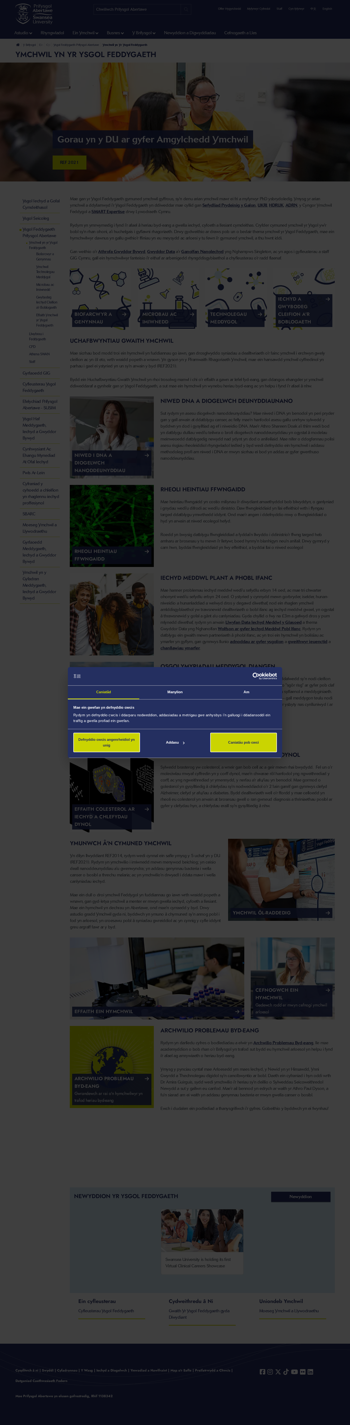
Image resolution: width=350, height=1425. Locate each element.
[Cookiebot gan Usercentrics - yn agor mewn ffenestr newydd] (256, 676)
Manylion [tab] (175, 692)
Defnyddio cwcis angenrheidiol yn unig (106, 742)
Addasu (172, 742)
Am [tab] (246, 692)
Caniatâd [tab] (103, 692)
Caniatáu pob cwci (243, 742)
